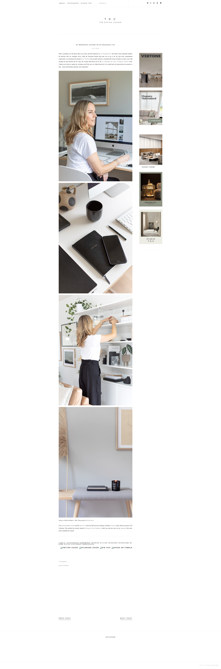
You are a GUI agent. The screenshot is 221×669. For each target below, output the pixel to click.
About (62, 3)
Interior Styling (99, 543)
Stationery (76, 544)
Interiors (113, 543)
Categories (73, 3)
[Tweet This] (69, 548)
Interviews (123, 543)
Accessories (73, 543)
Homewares (85, 543)
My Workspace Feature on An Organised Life (95, 44)
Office (67, 544)
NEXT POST (126, 618)
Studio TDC (86, 3)
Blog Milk (215, 665)
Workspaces (88, 544)
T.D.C (111, 19)
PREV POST (65, 618)
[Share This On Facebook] (89, 548)
